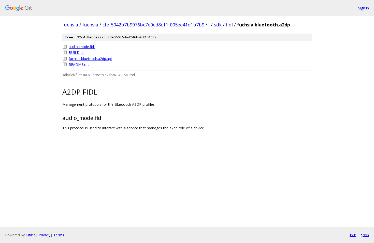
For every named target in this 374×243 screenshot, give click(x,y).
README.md (79, 64)
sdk (218, 25)
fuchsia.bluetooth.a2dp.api (90, 58)
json (365, 235)
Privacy (44, 235)
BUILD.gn (76, 52)
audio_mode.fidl (82, 46)
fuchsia (70, 25)
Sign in (363, 8)
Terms (58, 235)
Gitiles (31, 235)
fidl (229, 25)
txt (353, 235)
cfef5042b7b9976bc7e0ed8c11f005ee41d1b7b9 (153, 25)
